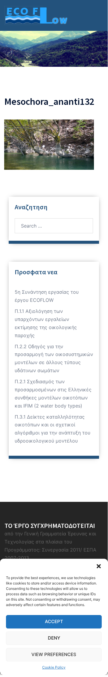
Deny (54, 638)
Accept (54, 621)
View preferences (53, 654)
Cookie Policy (54, 667)
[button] (99, 566)
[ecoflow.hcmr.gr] (35, 15)
